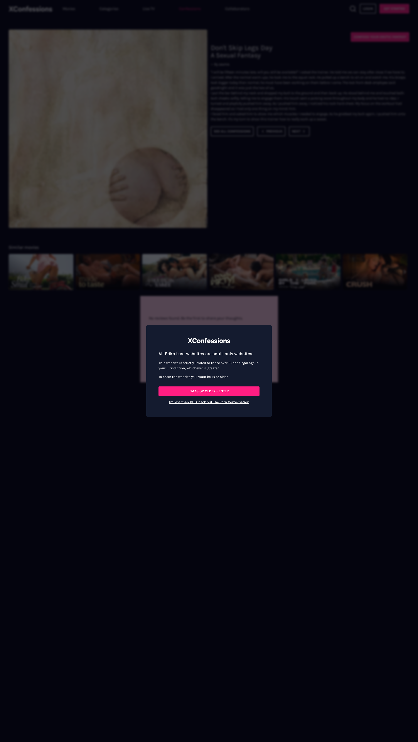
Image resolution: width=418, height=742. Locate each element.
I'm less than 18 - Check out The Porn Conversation (209, 402)
